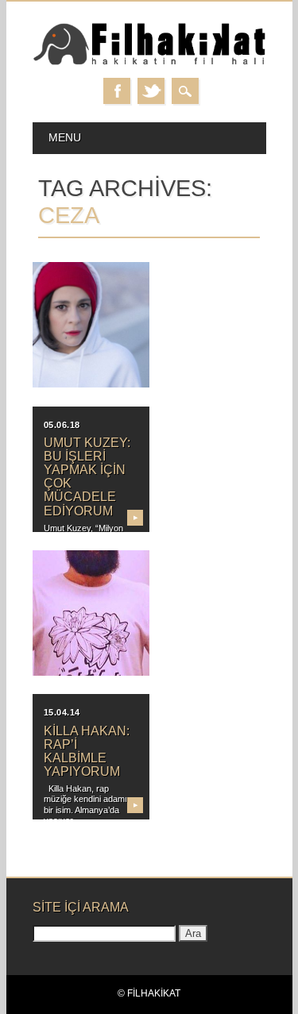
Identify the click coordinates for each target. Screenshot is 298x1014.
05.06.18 (62, 425)
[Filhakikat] (149, 62)
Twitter (150, 91)
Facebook (116, 91)
